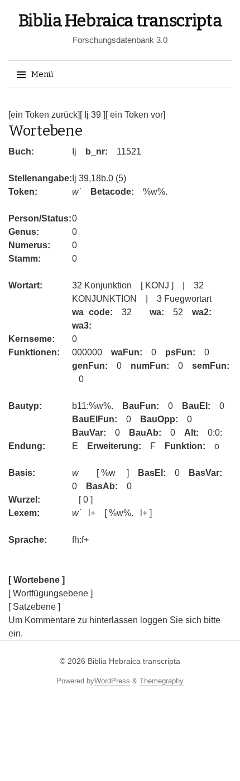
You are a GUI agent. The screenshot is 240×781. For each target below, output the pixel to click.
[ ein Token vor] (135, 114)
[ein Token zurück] (44, 114)
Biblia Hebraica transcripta (120, 21)
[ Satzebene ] (34, 606)
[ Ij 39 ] (92, 114)
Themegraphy (162, 681)
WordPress (112, 681)
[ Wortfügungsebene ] (50, 593)
